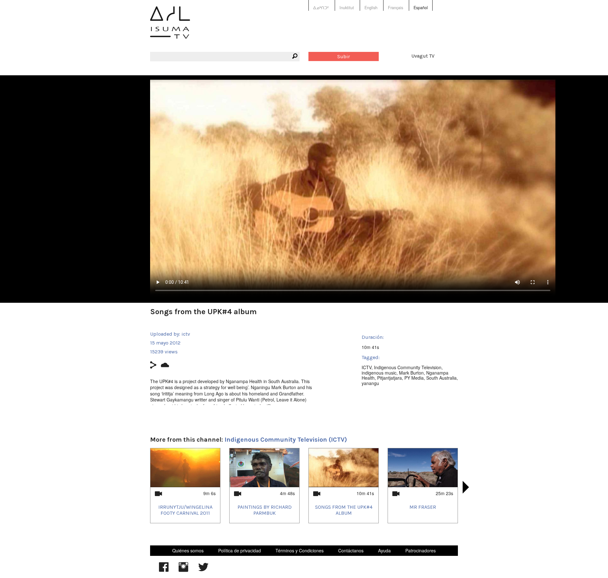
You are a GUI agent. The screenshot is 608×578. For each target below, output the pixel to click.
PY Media (414, 378)
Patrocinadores (420, 550)
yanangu (370, 383)
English (370, 7)
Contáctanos (351, 550)
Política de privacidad (239, 550)
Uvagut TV (422, 56)
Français (395, 7)
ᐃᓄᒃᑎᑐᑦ (321, 7)
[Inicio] (170, 27)
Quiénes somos (188, 550)
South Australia (441, 378)
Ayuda (384, 550)
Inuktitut (346, 7)
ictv (185, 334)
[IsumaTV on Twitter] (203, 570)
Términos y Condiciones (300, 550)
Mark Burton (411, 373)
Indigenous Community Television (407, 367)
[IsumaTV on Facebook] (164, 570)
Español (421, 7)
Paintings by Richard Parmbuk (265, 510)
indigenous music (379, 373)
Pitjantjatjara (389, 378)
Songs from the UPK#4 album (343, 510)
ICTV (366, 367)
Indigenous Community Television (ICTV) (286, 439)
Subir (343, 56)
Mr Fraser (422, 507)
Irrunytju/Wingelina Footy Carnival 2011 (185, 510)
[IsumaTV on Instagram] (183, 570)
